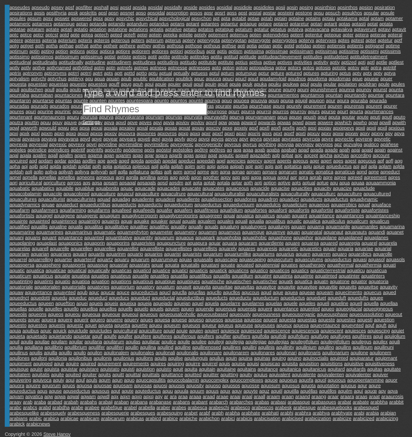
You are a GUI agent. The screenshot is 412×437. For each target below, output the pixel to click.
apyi (156, 139)
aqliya (51, 171)
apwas (284, 122)
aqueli (323, 303)
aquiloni (39, 358)
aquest (270, 319)
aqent (270, 160)
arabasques (323, 402)
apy (389, 133)
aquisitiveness (380, 363)
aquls (91, 380)
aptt (118, 73)
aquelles (53, 308)
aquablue (84, 188)
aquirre (192, 363)
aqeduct (186, 160)
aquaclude (364, 188)
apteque (332, 34)
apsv (48, 18)
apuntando (355, 95)
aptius (241, 62)
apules (398, 84)
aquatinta (283, 276)
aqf (380, 160)
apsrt (220, 12)
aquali (241, 221)
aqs (86, 182)
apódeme (133, 149)
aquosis (177, 385)
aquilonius (123, 358)
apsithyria (56, 12)
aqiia (107, 166)
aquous (348, 385)
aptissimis (390, 51)
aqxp (137, 396)
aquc (94, 292)
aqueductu (240, 297)
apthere (127, 45)
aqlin (38, 171)
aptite (164, 56)
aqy (159, 396)
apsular (371, 12)
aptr (365, 67)
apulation (347, 84)
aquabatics (42, 188)
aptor (280, 67)
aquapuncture (171, 243)
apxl (35, 133)
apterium (67, 40)
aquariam (19, 254)
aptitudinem (119, 62)
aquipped (42, 363)
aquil (14, 341)
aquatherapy (312, 265)
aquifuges (340, 336)
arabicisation (267, 418)
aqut (115, 391)
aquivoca (42, 380)
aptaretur (299, 23)
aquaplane (326, 237)
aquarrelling (40, 259)
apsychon (201, 18)
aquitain (207, 369)
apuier (174, 84)
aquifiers (241, 336)
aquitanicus (314, 369)
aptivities (303, 62)
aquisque (19, 369)
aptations (138, 29)
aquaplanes (376, 237)
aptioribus (194, 51)
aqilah (177, 166)
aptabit (239, 18)
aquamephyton (133, 232)
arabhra (303, 413)
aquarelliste (152, 248)
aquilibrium (75, 347)
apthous (211, 45)
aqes (338, 160)
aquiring (175, 363)
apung (289, 89)
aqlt (168, 171)
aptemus (239, 34)
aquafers (183, 210)
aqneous (105, 177)
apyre (327, 139)
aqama (95, 155)
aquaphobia (228, 237)
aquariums (263, 254)
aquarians (61, 254)
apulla (62, 89)
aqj (356, 166)
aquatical (76, 270)
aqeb (112, 160)
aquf (369, 325)
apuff (114, 84)
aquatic (17, 270)
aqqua (269, 177)
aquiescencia (305, 330)
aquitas (374, 369)
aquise (238, 363)
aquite (57, 374)
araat (374, 396)
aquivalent (279, 374)
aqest (350, 160)
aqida (55, 166)
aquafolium (231, 210)
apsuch (332, 12)
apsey (57, 7)
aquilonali (165, 352)
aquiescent (331, 330)
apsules (18, 18)
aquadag (121, 199)
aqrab (315, 177)
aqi (24, 166)
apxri (229, 133)
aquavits (348, 287)
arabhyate (341, 413)
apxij (371, 128)
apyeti (144, 139)
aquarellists (205, 248)
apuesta (18, 84)
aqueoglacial (349, 308)
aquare (292, 243)
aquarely (228, 248)
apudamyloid (273, 78)
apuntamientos (283, 95)
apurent (374, 106)
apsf (69, 7)
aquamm (207, 232)
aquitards (356, 369)
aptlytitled (82, 67)
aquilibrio (53, 347)
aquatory (145, 287)
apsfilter (84, 7)
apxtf (289, 133)
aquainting (89, 221)
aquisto (163, 369)
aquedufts (358, 297)
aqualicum (357, 221)
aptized (348, 62)
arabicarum (113, 418)
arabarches (241, 402)
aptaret (280, 23)
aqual (175, 221)
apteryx (306, 40)
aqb (276, 155)
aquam (298, 226)
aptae (253, 18)
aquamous (229, 232)
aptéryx (76, 78)
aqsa (97, 182)
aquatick (218, 270)
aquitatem (20, 374)
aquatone (340, 281)
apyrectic (344, 139)
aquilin (132, 347)
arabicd (153, 418)
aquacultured (377, 193)
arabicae (69, 418)
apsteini (286, 12)
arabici (228, 418)
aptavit (399, 29)
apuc (199, 78)
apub (126, 78)
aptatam (35, 29)
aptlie (381, 62)
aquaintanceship (383, 215)
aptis (222, 51)
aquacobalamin (25, 193)
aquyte (250, 391)
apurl (77, 111)
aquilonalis (187, 352)
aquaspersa (22, 265)
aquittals (151, 374)
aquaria (345, 248)
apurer (390, 106)
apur (330, 100)
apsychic (125, 18)
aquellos (108, 308)
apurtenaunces (49, 117)
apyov (231, 139)
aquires (158, 363)
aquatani (210, 265)
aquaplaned (350, 237)
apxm (47, 133)
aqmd (190, 171)
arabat (344, 402)
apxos (96, 133)
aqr (293, 177)
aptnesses (199, 67)
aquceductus (144, 292)
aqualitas (93, 226)
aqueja (145, 303)
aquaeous (319, 204)
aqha (15, 166)
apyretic (382, 139)
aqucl (164, 292)
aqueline (339, 303)
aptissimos (42, 56)
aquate (228, 265)
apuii (187, 84)
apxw (338, 133)
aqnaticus (345, 171)
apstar (269, 12)
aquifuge (320, 336)
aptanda (98, 23)
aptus (345, 73)
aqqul (283, 177)
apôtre (201, 149)
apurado (39, 106)
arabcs (30, 407)
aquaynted (64, 292)
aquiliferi (115, 347)
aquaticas (121, 270)
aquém (345, 391)
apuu (45, 122)
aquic (46, 330)
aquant (49, 237)
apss (232, 12)
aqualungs (279, 226)
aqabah (289, 149)
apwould (47, 128)
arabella (146, 407)
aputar (348, 117)
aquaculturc (323, 193)
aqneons (86, 177)
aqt (188, 182)
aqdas (74, 160)
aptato (189, 29)
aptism (235, 51)
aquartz (105, 259)
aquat (157, 265)
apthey (144, 45)
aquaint (299, 215)
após (149, 149)
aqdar (60, 160)
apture (277, 73)
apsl (102, 12)
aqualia (256, 221)
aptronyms (55, 73)
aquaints (110, 221)
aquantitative (118, 237)
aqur (362, 385)
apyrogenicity (209, 144)
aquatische (212, 281)
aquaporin (94, 243)
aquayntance (38, 292)
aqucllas (196, 292)
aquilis (35, 352)
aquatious (143, 281)
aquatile (140, 276)
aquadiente (188, 199)
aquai (229, 215)
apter (348, 34)
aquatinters (373, 276)
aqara (161, 155)
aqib (33, 166)
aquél (276, 391)
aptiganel (374, 45)
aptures (311, 73)
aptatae (18, 29)
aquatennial (267, 265)
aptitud (231, 56)
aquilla (50, 352)
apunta (396, 89)
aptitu (216, 56)
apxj (14, 133)
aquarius (285, 254)
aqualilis (39, 226)
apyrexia (18, 144)
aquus (212, 391)
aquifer (125, 336)
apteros (102, 40)
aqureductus (23, 391)
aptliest (396, 62)
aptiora (107, 51)
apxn (59, 133)
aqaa (248, 149)
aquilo (79, 352)
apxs (267, 133)
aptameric (20, 23)
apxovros (167, 133)
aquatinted (326, 276)
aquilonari (286, 352)
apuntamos (312, 95)
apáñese (389, 144)
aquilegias (278, 341)
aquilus (216, 358)
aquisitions (331, 363)
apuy (57, 122)
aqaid (367, 149)
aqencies (236, 160)
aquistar (69, 369)
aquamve (275, 232)
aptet (371, 40)
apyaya (49, 139)
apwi (373, 122)
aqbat (287, 155)
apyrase (271, 139)
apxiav (324, 128)
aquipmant (386, 358)
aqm (177, 171)
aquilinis (266, 347)
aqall (53, 155)
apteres (33, 40)
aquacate (191, 188)
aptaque (248, 23)
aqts (296, 182)
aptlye (38, 67)
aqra (303, 177)
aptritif (389, 67)
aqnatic (306, 171)
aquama (315, 226)
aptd (64, 34)
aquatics (300, 270)
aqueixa (128, 303)
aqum (105, 380)
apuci (228, 78)
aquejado (162, 303)
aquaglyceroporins (178, 215)
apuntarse (43, 100)
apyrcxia (311, 139)
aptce (26, 34)
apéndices (58, 149)
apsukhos (352, 12)
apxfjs (288, 128)
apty (377, 73)
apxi (312, 128)
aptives (284, 62)
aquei (82, 303)
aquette (140, 325)
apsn (113, 12)
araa (183, 396)
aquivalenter (358, 374)
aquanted (94, 237)
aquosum (270, 385)
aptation (97, 29)
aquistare (89, 369)
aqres (394, 177)
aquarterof (85, 259)
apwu (63, 128)
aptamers (42, 23)
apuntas (63, 100)
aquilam (59, 341)
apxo (71, 133)
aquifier (223, 336)
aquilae (42, 341)
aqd (33, 160)
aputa (334, 117)
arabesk (283, 407)
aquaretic (288, 248)
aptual (165, 73)
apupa (287, 100)
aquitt (118, 374)
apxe (227, 128)
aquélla (291, 391)
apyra (256, 139)
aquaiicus (265, 215)
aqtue (323, 182)
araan (288, 396)
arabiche (188, 418)
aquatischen (238, 281)
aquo (129, 380)
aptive (269, 62)
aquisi (253, 363)
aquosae (102, 385)
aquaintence (64, 221)
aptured (294, 73)
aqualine (58, 226)
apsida (139, 7)
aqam (80, 155)
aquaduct (289, 199)
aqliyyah (99, 171)
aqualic (294, 221)
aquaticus (43, 276)
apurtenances (379, 111)
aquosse (250, 385)
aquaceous (237, 188)
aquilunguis (196, 358)
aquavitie (328, 287)
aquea (291, 292)
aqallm (66, 155)
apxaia (111, 128)
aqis (269, 166)
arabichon (209, 418)
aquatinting (21, 281)
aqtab (210, 182)
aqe (101, 160)
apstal (255, 12)
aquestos (37, 325)
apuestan (37, 84)
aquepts (18, 319)
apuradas (19, 106)
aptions (77, 51)
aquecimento (348, 292)
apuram (79, 106)
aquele (290, 303)
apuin (210, 84)
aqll (112, 171)
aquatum (165, 287)
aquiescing (378, 330)
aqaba (273, 149)
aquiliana (33, 347)
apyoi (204, 139)
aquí (358, 391)
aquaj (126, 221)
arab (27, 402)
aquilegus (361, 341)
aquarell (40, 248)
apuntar (376, 95)
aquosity (195, 385)
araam (273, 396)
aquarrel (18, 259)
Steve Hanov (57, 434)
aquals (211, 226)
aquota (308, 385)
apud (253, 78)
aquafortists (22, 215)
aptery (189, 40)
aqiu (307, 166)
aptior (92, 51)
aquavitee (307, 287)
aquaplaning (22, 243)
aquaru (121, 259)
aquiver (380, 374)
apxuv (313, 133)
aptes (344, 40)
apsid (125, 7)
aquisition (309, 363)
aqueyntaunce (325, 325)
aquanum (164, 237)
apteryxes (326, 40)
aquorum (51, 385)
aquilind (165, 347)
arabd (45, 407)
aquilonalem (116, 352)
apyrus (249, 144)
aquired (88, 363)
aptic (278, 45)
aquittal (133, 374)
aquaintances (350, 215)
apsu (319, 12)
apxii (360, 128)
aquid (169, 330)
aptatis (156, 29)
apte (75, 34)
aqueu (155, 325)
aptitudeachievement (280, 56)
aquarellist (128, 248)
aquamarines (49, 232)
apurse (328, 111)
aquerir (81, 319)
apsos (196, 12)
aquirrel (209, 363)
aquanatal (311, 232)
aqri (13, 182)
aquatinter (349, 276)
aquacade (145, 188)
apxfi (264, 128)
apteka (170, 34)
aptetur (385, 40)
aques (146, 319)
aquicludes (100, 330)
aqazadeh (260, 155)
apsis (39, 12)
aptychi (38, 78)
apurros (281, 111)
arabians (19, 418)
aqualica (311, 221)
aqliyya (82, 171)
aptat (372, 23)
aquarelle (59, 248)
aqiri (259, 166)
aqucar (108, 292)
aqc (298, 155)
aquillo (65, 352)
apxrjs (254, 133)
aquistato (109, 369)
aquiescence (277, 330)
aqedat (169, 160)
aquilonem (380, 352)
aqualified (20, 226)
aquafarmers (44, 210)
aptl (371, 62)
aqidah (69, 166)
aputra (16, 122)
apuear (371, 78)
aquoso (213, 385)
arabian (388, 413)
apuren (335, 106)
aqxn (125, 396)
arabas (262, 402)
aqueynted (352, 325)
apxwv (351, 133)
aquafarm (20, 210)
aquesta (287, 319)
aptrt (98, 73)
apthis (159, 45)
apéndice (36, 149)
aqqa (256, 177)
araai (235, 396)
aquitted (193, 374)
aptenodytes (276, 34)
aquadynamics (25, 204)
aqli (28, 171)
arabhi (286, 413)
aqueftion (65, 303)
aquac (126, 188)
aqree (340, 177)
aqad (303, 149)
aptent (297, 34)
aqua (344, 182)
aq (229, 149)
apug (126, 84)
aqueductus (292, 297)
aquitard (336, 369)
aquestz (75, 325)
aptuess (199, 73)
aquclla (179, 292)
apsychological (174, 18)
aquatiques (188, 281)
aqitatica (293, 166)
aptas (344, 23)
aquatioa (81, 281)
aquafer (164, 210)
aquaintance (322, 215)
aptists (139, 56)
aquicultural (125, 330)
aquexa (301, 325)
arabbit (396, 402)
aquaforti (277, 210)
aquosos (231, 385)
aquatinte (304, 276)
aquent (265, 308)
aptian (264, 45)
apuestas (58, 84)
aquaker (159, 221)
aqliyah (65, 171)
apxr (206, 133)
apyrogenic (181, 144)
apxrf (217, 133)
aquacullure (147, 193)
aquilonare (211, 352)
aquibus (30, 330)
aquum (197, 391)
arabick (17, 424)
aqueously (240, 314)
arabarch (218, 402)
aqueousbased (212, 314)
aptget (27, 45)
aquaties (100, 276)
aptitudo (188, 62)
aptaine (296, 18)
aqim (190, 166)
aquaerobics (344, 204)
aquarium (213, 254)
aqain (380, 149)
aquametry (185, 232)
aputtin (32, 122)
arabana (139, 402)
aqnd (361, 171)
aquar (215, 243)
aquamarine (22, 232)
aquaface (381, 204)
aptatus (278, 29)
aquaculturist (51, 199)
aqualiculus (333, 221)
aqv (382, 391)
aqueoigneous (378, 308)
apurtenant (21, 117)
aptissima (254, 51)
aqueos (55, 314)
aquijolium (394, 336)
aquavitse (368, 287)
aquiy (58, 380)
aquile (184, 341)
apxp (183, 133)
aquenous (225, 308)
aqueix (111, 303)
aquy (237, 391)
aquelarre (230, 303)
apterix (85, 40)
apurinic (63, 111)
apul (304, 84)
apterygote (259, 40)
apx (74, 128)
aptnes (141, 67)
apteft (130, 34)
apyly (179, 139)
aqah (344, 149)
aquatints (43, 281)
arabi (359, 413)
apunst (380, 89)
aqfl (389, 160)
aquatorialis (74, 287)
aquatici (180, 270)
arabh (217, 413)
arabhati (270, 413)
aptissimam (301, 51)
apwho (360, 122)
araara (347, 396)
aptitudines (144, 62)
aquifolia (260, 336)
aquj (70, 380)
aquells (125, 308)
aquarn (303, 254)
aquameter (161, 232)
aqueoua (91, 314)
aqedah (153, 160)
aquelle (35, 308)
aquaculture (349, 193)
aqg (398, 160)
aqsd (162, 182)
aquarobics (359, 254)
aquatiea (81, 276)
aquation (100, 281)
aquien (196, 330)
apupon (316, 100)
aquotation (328, 385)
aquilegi (216, 341)
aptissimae (276, 51)
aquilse (175, 358)
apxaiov (127, 128)
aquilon (94, 352)
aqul (80, 380)
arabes (179, 407)
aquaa (357, 182)
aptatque (224, 29)
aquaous (185, 237)
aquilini (249, 347)
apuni (303, 89)
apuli (14, 89)
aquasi (360, 259)
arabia (372, 413)
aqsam (110, 182)
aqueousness (266, 314)
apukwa (291, 84)
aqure (375, 385)
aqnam (253, 171)
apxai (96, 128)
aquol (320, 380)
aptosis (323, 67)
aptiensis (336, 45)
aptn (110, 67)
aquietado (36, 336)
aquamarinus (78, 232)
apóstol (163, 149)
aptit (152, 56)
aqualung (229, 226)
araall (259, 396)
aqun (117, 380)
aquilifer (96, 347)
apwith (399, 122)
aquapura (197, 243)
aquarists (192, 254)
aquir (59, 363)
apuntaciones (69, 95)
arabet (191, 413)
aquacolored (76, 193)
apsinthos (347, 7)
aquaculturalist (229, 193)
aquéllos (327, 391)
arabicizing (387, 418)
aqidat (84, 166)
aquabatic (20, 188)
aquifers (205, 336)
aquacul (125, 193)
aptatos (206, 29)
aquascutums (309, 259)
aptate (52, 29)
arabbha (379, 402)
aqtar (236, 182)
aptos (308, 67)
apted (116, 34)
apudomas (340, 78)
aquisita (290, 363)
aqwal (73, 396)
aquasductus (337, 259)
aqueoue (111, 314)
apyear (110, 139)
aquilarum (113, 341)
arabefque (111, 407)
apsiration (384, 7)
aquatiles (159, 276)
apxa (84, 128)
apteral (395, 34)
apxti (301, 133)
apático (371, 144)
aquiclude (78, 330)
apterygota (208, 40)
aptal (364, 18)
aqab (260, 149)
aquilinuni (384, 347)
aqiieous (141, 166)
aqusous (100, 391)
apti (241, 45)
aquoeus (288, 380)
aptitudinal (20, 62)
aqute (128, 391)
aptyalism (20, 78)
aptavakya (341, 29)
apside (190, 7)
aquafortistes (375, 210)
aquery (131, 319)
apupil (301, 100)
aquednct (19, 297)
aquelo (141, 308)
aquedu (59, 297)
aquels (157, 308)
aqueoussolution (366, 314)
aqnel (15, 177)
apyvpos (324, 144)
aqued (389, 292)
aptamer (394, 18)
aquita (191, 369)
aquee (376, 297)
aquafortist (322, 210)
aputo (399, 117)
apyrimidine (130, 144)
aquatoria (378, 281)
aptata (386, 23)
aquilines (231, 347)
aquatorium (123, 287)
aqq (245, 177)
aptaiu (328, 18)
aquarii (80, 254)
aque (278, 292)
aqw (48, 396)
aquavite (286, 287)
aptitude (247, 56)
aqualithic (159, 226)
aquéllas (309, 391)
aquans (33, 237)
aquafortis (298, 210)
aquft (381, 325)
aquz (264, 391)
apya (399, 133)
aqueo (327, 308)
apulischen (32, 89)
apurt (342, 111)
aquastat (118, 265)
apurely (294, 106)
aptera (362, 34)
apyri (91, 144)
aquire (72, 363)
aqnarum (287, 171)
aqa (237, 149)
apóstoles (183, 149)
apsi (114, 7)
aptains (313, 18)
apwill (385, 122)
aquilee (198, 341)
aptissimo (20, 56)
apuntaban (42, 95)
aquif (97, 336)
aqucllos (231, 292)
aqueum (172, 325)
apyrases (291, 139)
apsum (34, 18)
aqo (174, 177)
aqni (120, 177)
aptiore (123, 51)
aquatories (98, 287)
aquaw (16, 292)
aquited (73, 374)
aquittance (172, 374)
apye (97, 139)
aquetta (122, 325)
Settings (91, 122)
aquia (15, 330)
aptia (252, 45)
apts (108, 73)
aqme (203, 171)
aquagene (64, 215)
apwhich (343, 122)
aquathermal (340, 265)
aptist (110, 56)
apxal (142, 128)
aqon (196, 177)
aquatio (62, 281)
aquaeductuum (238, 204)
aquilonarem (236, 352)
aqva (392, 391)
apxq (195, 133)
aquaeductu (150, 204)
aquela (212, 303)
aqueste (326, 319)
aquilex (380, 341)
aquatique (165, 281)
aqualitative (117, 226)
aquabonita (107, 188)
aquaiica (245, 215)
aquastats (139, 265)
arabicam (89, 418)
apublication (161, 78)
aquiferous (185, 336)
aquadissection (217, 199)
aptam (377, 18)
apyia (167, 139)
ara (173, 396)
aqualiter (139, 226)
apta (225, 18)
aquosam (123, 385)
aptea (87, 34)
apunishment (323, 89)
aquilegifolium (304, 341)
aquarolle (382, 254)
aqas (189, 155)
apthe (96, 45)
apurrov (298, 111)
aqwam (88, 396)
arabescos (262, 407)
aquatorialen (47, 287)
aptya (390, 73)
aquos (68, 385)
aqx (114, 396)
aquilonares (263, 352)
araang (318, 396)
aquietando (60, 336)
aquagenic (87, 215)
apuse (295, 117)
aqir (249, 166)
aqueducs (119, 297)
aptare (265, 23)
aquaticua (376, 270)
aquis (224, 363)
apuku (274, 84)
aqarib (175, 155)
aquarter (63, 259)
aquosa (84, 385)
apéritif (78, 149)
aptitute (226, 62)
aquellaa (389, 303)
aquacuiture (103, 193)
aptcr (38, 34)
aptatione (117, 29)
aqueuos (191, 325)
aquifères (362, 336)
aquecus (372, 292)
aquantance (70, 237)
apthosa (175, 45)
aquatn (321, 281)
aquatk (286, 281)
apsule (387, 12)
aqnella (29, 177)
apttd (129, 73)
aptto (141, 73)
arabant (199, 402)
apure (279, 106)
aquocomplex (215, 380)
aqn (214, 171)
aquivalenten (330, 374)
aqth (248, 182)
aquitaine (226, 369)
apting (47, 51)
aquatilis (221, 276)
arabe (77, 407)
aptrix (15, 73)
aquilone (359, 352)
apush (309, 117)
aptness (158, 67)
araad (209, 396)
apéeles (18, 149)
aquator (359, 281)
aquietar (82, 336)
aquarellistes (178, 248)
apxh (301, 128)
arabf (204, 413)
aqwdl (103, 396)
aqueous (149, 314)
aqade (331, 149)
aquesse (253, 319)
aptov (353, 67)
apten (255, 34)
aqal (14, 155)
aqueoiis (18, 314)
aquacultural (200, 193)
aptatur (261, 29)
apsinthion (325, 7)
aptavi (384, 29)
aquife (110, 336)
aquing (279, 358)
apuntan (334, 95)
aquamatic (105, 232)
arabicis (244, 418)
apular (329, 84)
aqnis (162, 177)
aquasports (74, 265)
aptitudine (95, 62)
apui (149, 84)
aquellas (18, 308)
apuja (235, 84)
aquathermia (368, 265)
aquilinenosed (206, 347)
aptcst (51, 34)
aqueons (37, 314)
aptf (398, 40)
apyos (217, 139)
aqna (225, 171)
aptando (116, 23)
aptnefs (125, 67)
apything (267, 144)
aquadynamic (364, 199)
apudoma (317, 78)
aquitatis (41, 374)
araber (163, 407)
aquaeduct (67, 204)
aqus (42, 391)
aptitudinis (167, 62)
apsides (207, 7)
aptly (26, 67)
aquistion (145, 369)
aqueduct (140, 297)
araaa (195, 396)
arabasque (299, 402)
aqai (355, 149)
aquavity (388, 287)
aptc (14, 34)
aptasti (359, 23)
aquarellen (82, 248)
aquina (245, 358)
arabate (361, 402)
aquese (179, 319)
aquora (17, 385)
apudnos (297, 78)
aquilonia (57, 358)
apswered (81, 18)
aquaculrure (173, 193)
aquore (33, 385)
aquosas (143, 385)
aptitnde (179, 56)
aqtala (223, 182)
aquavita (202, 287)
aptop (242, 67)
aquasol (376, 259)
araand (302, 396)
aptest (357, 40)
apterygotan (234, 40)
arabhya (321, 413)
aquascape (226, 259)
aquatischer (265, 281)
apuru (73, 117)
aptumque (246, 73)
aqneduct (390, 171)
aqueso (196, 319)
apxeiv (240, 128)
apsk (73, 12)
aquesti (364, 319)
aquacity (322, 188)
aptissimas (326, 51)
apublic (140, 78)
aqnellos (66, 177)
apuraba (359, 100)
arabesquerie (115, 413)
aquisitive (354, 363)
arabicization (318, 418)
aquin (231, 358)
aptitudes (312, 56)
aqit (279, 166)
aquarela (388, 243)
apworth (29, 128)
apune (274, 89)
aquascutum (280, 259)
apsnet (127, 12)
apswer (62, 18)
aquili (394, 341)
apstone (303, 12)
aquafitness (206, 210)
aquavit (183, 287)
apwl (14, 128)
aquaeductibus (95, 204)
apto (216, 67)
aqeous (300, 160)
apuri (31, 111)
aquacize (342, 188)
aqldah (17, 171)
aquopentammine (365, 380)
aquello (71, 308)
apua (99, 78)
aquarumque (164, 259)
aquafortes (255, 210)
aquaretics (311, 248)
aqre (328, 177)
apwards (267, 122)
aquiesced (251, 330)
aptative (173, 29)
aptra (376, 67)
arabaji (105, 402)
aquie (182, 330)
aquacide (259, 188)
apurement (314, 106)
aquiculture (150, 330)
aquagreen (210, 215)
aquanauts (356, 232)
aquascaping (252, 259)
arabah (71, 402)
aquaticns (238, 270)
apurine (45, 111)
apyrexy (76, 144)
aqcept (311, 155)
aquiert (212, 330)
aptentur (314, 34)
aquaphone (280, 237)
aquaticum (20, 276)
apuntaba (19, 95)
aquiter (89, 374)
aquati (389, 265)
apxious (396, 128)
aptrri (73, 73)
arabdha (61, 407)
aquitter (211, 374)
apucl (240, 78)
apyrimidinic (156, 144)
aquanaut (333, 232)
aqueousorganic (298, 314)
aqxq (148, 396)
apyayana (68, 139)
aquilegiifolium (335, 341)
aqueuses (264, 325)
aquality (179, 226)
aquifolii (278, 336)
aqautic (226, 155)
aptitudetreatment (368, 56)
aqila (165, 166)
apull (49, 89)
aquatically (99, 270)
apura (343, 100)
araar (333, 396)
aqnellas (47, 177)
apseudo (40, 7)
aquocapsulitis (151, 380)
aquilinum (363, 347)
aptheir (110, 45)
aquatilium (242, 276)
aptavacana (317, 29)
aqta (197, 182)
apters (137, 40)
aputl (387, 117)
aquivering (20, 380)
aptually (181, 73)
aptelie (186, 34)
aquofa (306, 380)
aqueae (307, 292)
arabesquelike (24, 413)
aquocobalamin (183, 380)
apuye (70, 122)
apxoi (83, 133)
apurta (356, 111)
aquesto (18, 325)
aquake (141, 221)
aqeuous (367, 160)
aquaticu (356, 270)
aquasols (395, 259)
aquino (294, 358)
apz (338, 144)
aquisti (127, 369)
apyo (192, 139)
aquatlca (303, 281)
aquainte (19, 221)
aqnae (238, 171)
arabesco (240, 407)
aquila (27, 341)
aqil (154, 166)
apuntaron (20, 100)
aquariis (96, 254)
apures (17, 111)
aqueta (105, 325)
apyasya (31, 139)
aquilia (16, 347)
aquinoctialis (316, 358)
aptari (316, 23)
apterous (120, 40)
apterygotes (284, 40)
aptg (14, 45)
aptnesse (177, 67)
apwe (310, 122)
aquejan (182, 303)
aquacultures (23, 199)
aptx (367, 73)
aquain (283, 215)
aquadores (245, 199)
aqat (212, 155)
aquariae (364, 248)
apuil (198, 84)
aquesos (214, 319)
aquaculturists (81, 199)
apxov (110, 133)
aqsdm (176, 182)
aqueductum (266, 297)
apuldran (367, 84)
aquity (246, 374)
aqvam (17, 396)
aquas (185, 259)
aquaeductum (178, 204)
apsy (109, 18)
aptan (82, 23)
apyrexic (58, 144)
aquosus (291, 385)
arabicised (292, 418)
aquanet (395, 232)
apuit (223, 84)
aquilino (326, 347)
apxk (25, 133)
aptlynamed (58, 67)
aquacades (168, 188)
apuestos (97, 84)
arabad (54, 402)
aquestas (307, 319)
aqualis (75, 226)
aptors (294, 67)
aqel (220, 160)
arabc (15, 407)
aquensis (246, 308)
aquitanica (290, 369)
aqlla (123, 171)
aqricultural (30, 182)
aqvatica (34, 396)
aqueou (73, 314)
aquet (91, 325)
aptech (101, 34)
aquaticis (198, 270)
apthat (81, 45)
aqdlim (89, 160)
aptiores (160, 51)
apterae (378, 34)
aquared (329, 243)
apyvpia (286, 144)
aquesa (162, 319)
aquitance (268, 369)
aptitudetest (336, 56)
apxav (198, 128)
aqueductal (163, 297)
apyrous (232, 144)
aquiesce (230, 330)
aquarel (369, 243)
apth (39, 45)
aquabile (64, 188)
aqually (195, 226)
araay (15, 402)
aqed (124, 160)
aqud (266, 292)
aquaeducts (124, 204)
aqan (109, 155)
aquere (65, 319)
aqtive (284, 182)
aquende (205, 308)
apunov (363, 89)
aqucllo (214, 292)
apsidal (155, 7)
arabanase (160, 402)
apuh (138, 84)
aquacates (213, 188)
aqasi (200, 155)
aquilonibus (80, 358)
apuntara (395, 95)
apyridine (107, 144)
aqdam (45, 160)
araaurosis (392, 396)
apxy (365, 133)
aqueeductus (23, 303)
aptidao (303, 45)
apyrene (363, 139)
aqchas (341, 155)
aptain (280, 18)
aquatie (62, 276)
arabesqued (366, 407)
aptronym (33, 73)
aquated (245, 265)
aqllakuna (139, 171)
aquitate (392, 369)
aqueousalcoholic (177, 314)
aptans (177, 23)
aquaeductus (207, 204)
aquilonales (142, 352)
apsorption (177, 12)
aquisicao (270, 363)
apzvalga (352, 144)
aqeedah (206, 160)
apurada (378, 100)
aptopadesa (261, 67)
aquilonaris (309, 352)
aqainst (394, 149)
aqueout (393, 314)
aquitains (246, 369)
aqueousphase (332, 314)
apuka (260, 84)
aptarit (330, 23)
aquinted (339, 358)
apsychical (147, 18)
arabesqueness (83, 413)
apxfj (276, 128)
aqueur (209, 325)
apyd (85, 139)
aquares (246, 248)
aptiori (176, 51)
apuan (112, 78)
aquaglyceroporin (140, 215)
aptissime (349, 51)
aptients (355, 45)
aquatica (35, 270)
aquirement (109, 363)
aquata (172, 265)
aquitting (229, 374)
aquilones (20, 358)
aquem (172, 308)
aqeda (137, 160)
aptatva (295, 29)
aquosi (160, 385)
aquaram (247, 243)
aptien (319, 45)
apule (384, 84)
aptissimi (369, 51)
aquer (34, 319)
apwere (325, 122)
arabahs (88, 402)
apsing (306, 7)
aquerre (114, 319)
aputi (375, 117)
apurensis (354, 106)
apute (363, 117)
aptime (393, 45)
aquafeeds (144, 210)
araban (121, 402)
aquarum (140, 259)
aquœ (371, 391)
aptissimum (67, 56)
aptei (142, 34)
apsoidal (156, 12)
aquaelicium (294, 204)
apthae (66, 45)
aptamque (64, 23)
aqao (138, 155)
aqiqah (237, 166)
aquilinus (19, 352)
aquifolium (298, 336)
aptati (66, 29)
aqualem (207, 221)
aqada (316, 149)
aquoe (271, 380)
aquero (97, 319)
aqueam (325, 292)
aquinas (262, 358)
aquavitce (266, 287)
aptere (16, 40)
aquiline (183, 347)
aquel (197, 303)
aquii (378, 336)
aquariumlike (237, 254)
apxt (277, 133)
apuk (247, 84)
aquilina (148, 347)
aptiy (335, 62)
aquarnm (321, 254)
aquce (123, 292)
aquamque (253, 232)
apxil (382, 128)
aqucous (250, 292)
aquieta (17, 336)
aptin (34, 51)
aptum (227, 73)
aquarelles (105, 248)
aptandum (137, 23)
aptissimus (91, 56)
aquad (103, 199)
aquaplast (46, 243)
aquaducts (311, 199)
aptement (218, 34)
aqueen (46, 303)
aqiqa (222, 166)
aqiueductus (339, 166)
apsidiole (243, 7)
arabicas (135, 418)
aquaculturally (295, 193)
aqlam (385, 166)
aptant (192, 23)
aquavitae (222, 287)
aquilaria (93, 341)
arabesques (142, 413)
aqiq (211, 166)
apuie (160, 84)
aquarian (40, 254)
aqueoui (130, 314)
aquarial (383, 248)
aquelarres (253, 303)
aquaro (339, 254)
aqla (372, 166)
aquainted (39, 221)
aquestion (384, 319)
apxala (156, 128)
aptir (211, 51)
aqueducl (97, 297)
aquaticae (56, 270)
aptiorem (141, 51)
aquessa (233, 319)
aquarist (172, 254)
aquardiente (271, 243)
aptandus (159, 23)
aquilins (343, 347)
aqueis (96, 303)
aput (322, 117)
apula (316, 84)
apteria (49, 40)
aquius (261, 374)
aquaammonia (381, 182)
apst (242, 12)
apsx (98, 18)
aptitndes (199, 56)
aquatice (161, 270)
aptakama (346, 18)
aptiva (255, 62)
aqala (25, 155)
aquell (356, 303)
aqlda (398, 166)
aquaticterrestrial (327, 270)
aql (364, 166)
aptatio (81, 29)
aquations (121, 281)
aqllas (156, 171)
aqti (258, 182)
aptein (155, 34)
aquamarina (392, 226)
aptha (52, 45)
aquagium (109, 215)
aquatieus (120, 276)
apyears (127, 139)
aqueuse (244, 325)
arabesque (304, 407)
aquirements (136, 363)
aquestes (346, 319)
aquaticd (142, 270)
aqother (211, 177)
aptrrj (85, 73)
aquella (371, 303)
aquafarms (99, 210)
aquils (160, 358)
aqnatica (324, 171)
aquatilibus (200, 276)
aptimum (19, 51)
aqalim (39, 155)
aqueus (225, 325)
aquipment (21, 363)
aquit (178, 369)
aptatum (243, 29)
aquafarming (73, 210)
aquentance (286, 308)
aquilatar (151, 341)
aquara (229, 243)
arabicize (342, 418)
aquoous (337, 380)
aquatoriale (21, 287)
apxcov (213, 128)
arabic (35, 418)
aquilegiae (256, 341)
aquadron (268, 199)
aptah (267, 18)
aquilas (133, 341)
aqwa (60, 396)
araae (222, 396)
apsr (208, 12)
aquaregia (349, 243)
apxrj (241, 133)
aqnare (269, 171)
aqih (96, 166)
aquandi (376, 232)
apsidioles (263, 7)
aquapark (205, 237)
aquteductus (148, 391)
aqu (334, 182)
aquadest (165, 199)
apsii (280, 7)
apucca (213, 78)
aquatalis (190, 265)
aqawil (241, 155)
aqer (314, 160)
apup (273, 100)
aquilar (76, 341)
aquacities (301, 188)
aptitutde (207, 62)
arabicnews (38, 424)
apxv (326, 133)
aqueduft (337, 297)
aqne (373, 171)
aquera (48, 319)
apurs (314, 111)
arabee (92, 407)
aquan (293, 232)
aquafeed (121, 210)
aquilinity (285, 347)
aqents (284, 160)
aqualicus (379, 221)
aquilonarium (335, 352)
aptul (214, 73)
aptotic (339, 67)
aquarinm (116, 254)
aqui (392, 325)
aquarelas (20, 248)
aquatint (263, 276)
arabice (170, 418)
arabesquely (53, 413)
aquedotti (40, 297)
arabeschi (219, 407)
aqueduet (316, 297)
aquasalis (203, 259)
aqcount (381, 155)
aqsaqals (146, 182)
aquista (51, 369)
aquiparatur (362, 358)
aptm (99, 67)
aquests (57, 325)
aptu (153, 73)
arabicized (363, 418)
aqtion (269, 182)
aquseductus (76, 391)
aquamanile (338, 226)
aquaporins (118, 243)
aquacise (280, 188)
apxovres (146, 133)
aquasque (97, 265)
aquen (187, 308)
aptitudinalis (44, 62)
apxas (171, 128)
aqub (82, 292)
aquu (167, 391)
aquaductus (336, 199)
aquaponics (70, 243)
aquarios (153, 254)
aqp (236, 177)
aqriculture (54, 182)
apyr (243, 139)
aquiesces (355, 330)
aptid (289, 45)
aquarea (310, 243)
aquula (181, 391)
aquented (310, 308)
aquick (60, 330)
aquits (104, 374)
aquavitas (244, 287)
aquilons (144, 358)
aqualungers (254, 226)
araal (247, 396)
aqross (74, 182)
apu (89, 78)
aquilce (168, 341)
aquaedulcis (268, 204)
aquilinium (306, 347)
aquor (391, 380)
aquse (55, 391)
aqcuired (19, 160)
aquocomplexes (246, 380)
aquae (48, 204)
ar (166, 396)
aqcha (325, 155)
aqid (43, 166)
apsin (292, 7)
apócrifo (113, 149)
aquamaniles (364, 226)
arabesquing (170, 413)
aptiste (124, 56)
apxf (253, 128)
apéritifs (95, 149)
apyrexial (38, 144)
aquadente (143, 199)
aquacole (52, 193)
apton (228, 67)
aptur (263, 73)
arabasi (278, 402)
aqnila (132, 177)
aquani (17, 237)
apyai (15, 139)
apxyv (377, 133)
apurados (59, 106)
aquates (289, 265)
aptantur (229, 23)
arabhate (250, 413)
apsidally (173, 7)
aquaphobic (254, 237)
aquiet (397, 330)
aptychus (57, 78)
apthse (229, 45)
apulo (75, 89)
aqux (225, 391)
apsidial (224, 7)
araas (361, 396)
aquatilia (179, 276)
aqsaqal (127, 182)
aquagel (44, 215)
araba (40, 402)
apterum (155, 40)
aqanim (123, 155)
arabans (181, 402)
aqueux (284, 325)
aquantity (143, 237)
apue (357, 78)
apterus (173, 40)
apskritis (88, 12)
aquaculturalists (262, 193)
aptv (356, 73)
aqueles (307, 303)
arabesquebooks (334, 407)
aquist (36, 369)
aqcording (360, 155)
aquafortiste (347, 210)
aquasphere (48, 265)
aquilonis (102, 358)
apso (141, 12)
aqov (226, 177)
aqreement (375, 177)
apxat (184, 128)
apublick (184, 78)
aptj (362, 62)
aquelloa (89, 308)
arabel (130, 407)
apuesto (78, 84)
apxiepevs (343, 128)
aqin (200, 166)
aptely (200, 34)
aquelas (274, 303)
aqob (184, 177)
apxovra (126, 133)
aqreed (355, 177)
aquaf (364, 204)
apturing (329, 73)
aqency (254, 160)
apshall (101, 7)
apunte (80, 100)
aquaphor (303, 237)
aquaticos (279, 270)
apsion (366, 7)
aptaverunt (365, 29)
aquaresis (267, 248)
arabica (51, 418)
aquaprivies (143, 243)
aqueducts (217, 297)
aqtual (308, 182)
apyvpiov (304, 144)
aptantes (210, 23)
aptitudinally (71, 62)
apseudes (20, 7)
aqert (326, 160)
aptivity (321, 62)
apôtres (217, 149)
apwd (298, 122)
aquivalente (304, 374)
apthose (193, 45)
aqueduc (78, 297)
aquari (329, 248)
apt (216, 18)
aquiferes (162, 336)
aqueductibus (190, 297)
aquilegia (234, 341)
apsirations (21, 12)
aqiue (319, 166)
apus (282, 117)
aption (61, 51)
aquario (135, 254)
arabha (232, 413)
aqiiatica (122, 166)
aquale (189, 221)
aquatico (259, 270)
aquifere (142, 336)
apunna (347, 89)
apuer (386, 78)
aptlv (15, 67)
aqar (149, 155)
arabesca (197, 407)
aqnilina (148, 177)
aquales (225, 221)
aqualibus (275, 221)
